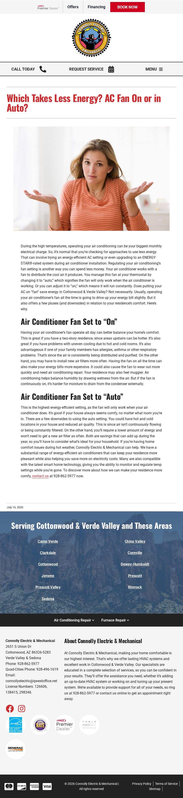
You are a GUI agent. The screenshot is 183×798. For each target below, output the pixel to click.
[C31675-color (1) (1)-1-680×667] (91, 20)
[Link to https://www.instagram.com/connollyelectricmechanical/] (22, 708)
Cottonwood (48, 564)
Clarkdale (48, 553)
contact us (40, 476)
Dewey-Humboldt (135, 564)
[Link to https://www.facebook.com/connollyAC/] (10, 708)
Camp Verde (48, 541)
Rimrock (135, 587)
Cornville (135, 553)
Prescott (135, 576)
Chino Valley (135, 541)
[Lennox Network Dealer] (50, 7)
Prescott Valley (47, 587)
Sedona (48, 599)
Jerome (48, 576)
